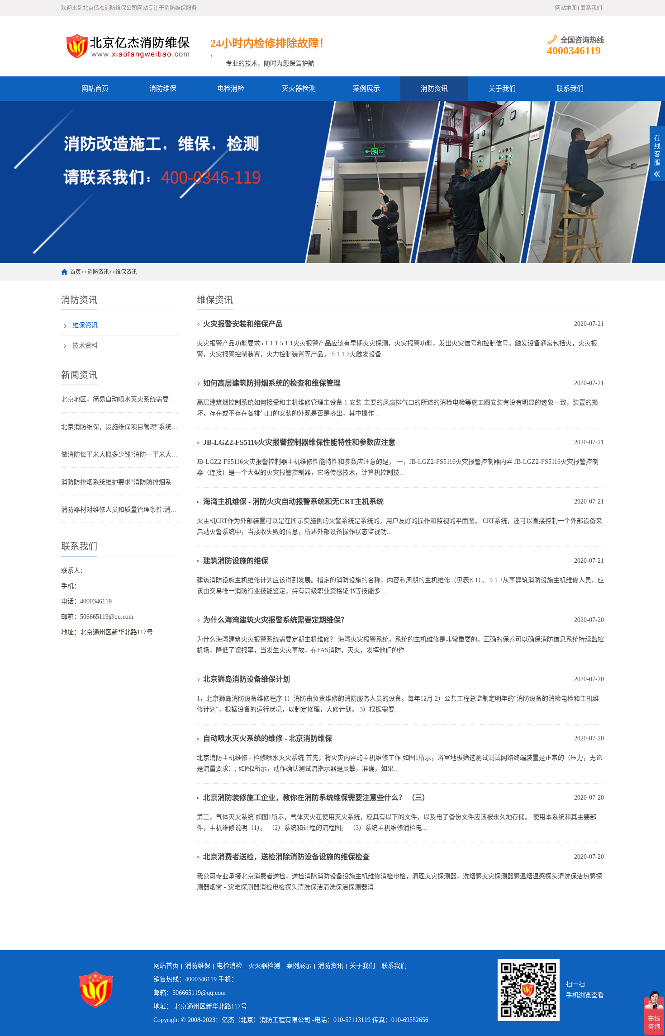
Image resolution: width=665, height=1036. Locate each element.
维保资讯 (126, 272)
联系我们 (591, 8)
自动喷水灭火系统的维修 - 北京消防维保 (267, 738)
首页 (75, 272)
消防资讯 (434, 88)
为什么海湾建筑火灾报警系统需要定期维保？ (275, 620)
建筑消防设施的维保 (235, 561)
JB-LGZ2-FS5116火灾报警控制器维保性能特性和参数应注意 (299, 442)
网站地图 (566, 8)
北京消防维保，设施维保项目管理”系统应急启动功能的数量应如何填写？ (120, 427)
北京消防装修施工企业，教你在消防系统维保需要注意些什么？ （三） (316, 797)
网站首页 (95, 88)
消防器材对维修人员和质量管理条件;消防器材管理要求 (120, 509)
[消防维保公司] (129, 45)
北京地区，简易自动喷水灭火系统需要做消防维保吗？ (120, 399)
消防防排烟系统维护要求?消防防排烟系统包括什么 (120, 482)
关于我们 (502, 88)
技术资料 (85, 345)
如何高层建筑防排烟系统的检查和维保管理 (272, 383)
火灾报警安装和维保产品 (243, 324)
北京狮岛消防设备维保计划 (246, 679)
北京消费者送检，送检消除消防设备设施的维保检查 (286, 857)
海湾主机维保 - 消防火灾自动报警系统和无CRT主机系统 (293, 501)
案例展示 (366, 88)
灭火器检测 (299, 88)
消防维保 (162, 88)
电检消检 (230, 88)
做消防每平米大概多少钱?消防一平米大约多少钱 (120, 454)
